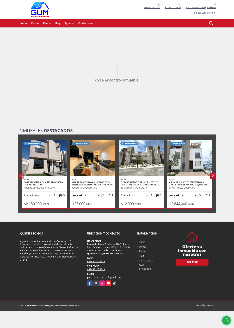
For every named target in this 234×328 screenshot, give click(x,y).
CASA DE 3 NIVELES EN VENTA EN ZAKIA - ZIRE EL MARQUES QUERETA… (189, 183)
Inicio (23, 23)
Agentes (69, 23)
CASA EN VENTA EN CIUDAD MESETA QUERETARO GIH (43, 183)
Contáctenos (85, 23)
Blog (57, 23)
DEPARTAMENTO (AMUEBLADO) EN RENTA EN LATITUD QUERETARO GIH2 (92, 183)
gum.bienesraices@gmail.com (104, 277)
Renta (142, 251)
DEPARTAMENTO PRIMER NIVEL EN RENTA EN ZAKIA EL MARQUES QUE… (141, 183)
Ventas (35, 23)
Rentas (47, 23)
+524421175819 (152, 7)
